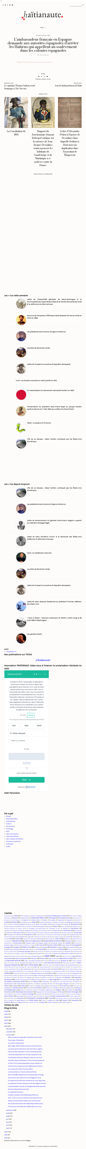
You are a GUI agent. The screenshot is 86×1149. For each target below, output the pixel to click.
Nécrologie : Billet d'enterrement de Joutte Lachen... (25, 1046)
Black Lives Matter (41, 924)
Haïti (7, 831)
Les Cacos (71, 969)
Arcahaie (52, 920)
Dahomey (32, 938)
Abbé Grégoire (25, 916)
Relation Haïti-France (46, 990)
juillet (8, 1116)
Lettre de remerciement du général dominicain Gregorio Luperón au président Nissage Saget (54, 521)
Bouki (19, 926)
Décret (58, 939)
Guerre (40, 953)
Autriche (28, 922)
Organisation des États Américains (62, 981)
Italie (50, 960)
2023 (6, 1020)
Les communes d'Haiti (13, 971)
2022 (6, 1023)
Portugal (6, 988)
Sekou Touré (70, 994)
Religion (58, 990)
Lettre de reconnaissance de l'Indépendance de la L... (25, 1066)
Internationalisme (12, 836)
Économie (77, 943)
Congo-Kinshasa (74, 934)
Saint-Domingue (72, 992)
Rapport (22, 990)
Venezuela (9, 844)
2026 (6, 1011)
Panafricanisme (9, 983)
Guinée (23, 956)
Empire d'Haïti (65, 945)
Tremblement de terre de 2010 (64, 998)
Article (14, 922)
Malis (15, 975)
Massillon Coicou (77, 975)
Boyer (55, 926)
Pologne (46, 986)
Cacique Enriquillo (9, 928)
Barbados (49, 922)
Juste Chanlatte (20, 967)
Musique (58, 977)
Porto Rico (77, 986)
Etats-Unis (26, 947)
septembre (10, 1110)
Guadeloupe (31, 953)
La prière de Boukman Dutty (38, 348)
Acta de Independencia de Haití (18, 1089)
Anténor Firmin (35, 920)
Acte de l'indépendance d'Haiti (56, 916)
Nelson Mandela (63, 979)
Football (40, 949)
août (7, 1113)
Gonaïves (67, 951)
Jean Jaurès (38, 963)
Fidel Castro (25, 949)
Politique (38, 986)
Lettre (49, 79)
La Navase (75, 967)
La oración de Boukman (16, 1043)
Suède (41, 996)
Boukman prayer (39, 926)
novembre (9, 1032)
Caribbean (35, 930)
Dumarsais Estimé (56, 943)
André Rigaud (16, 920)
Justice (29, 967)
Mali (5, 975)
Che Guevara (55, 932)
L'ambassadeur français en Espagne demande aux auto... (27, 1086)
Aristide (78, 920)
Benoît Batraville (20, 924)
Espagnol (16, 947)
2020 (6, 1132)
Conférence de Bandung (53, 934)
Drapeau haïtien (43, 943)
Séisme (46, 994)
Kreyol (35, 967)
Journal (51, 965)
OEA (29, 981)
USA (57, 1000)
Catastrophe (56, 930)
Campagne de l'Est (54, 928)
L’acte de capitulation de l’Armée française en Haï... (25, 1054)
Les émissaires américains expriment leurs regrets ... (25, 1049)
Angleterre (25, 920)
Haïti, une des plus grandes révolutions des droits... (25, 1037)
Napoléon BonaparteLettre (22, 979)
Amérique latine (64, 918)
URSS (43, 1000)
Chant (8, 932)
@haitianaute (43, 660)
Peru (79, 983)
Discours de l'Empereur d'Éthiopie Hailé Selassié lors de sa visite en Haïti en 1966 (54, 316)
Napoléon (67, 977)
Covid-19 (67, 936)
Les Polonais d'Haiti (73, 971)
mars (8, 1128)
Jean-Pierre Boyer (31, 965)
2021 (5, 1026)
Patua (51, 983)
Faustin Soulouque (13, 949)
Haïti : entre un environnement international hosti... (25, 1098)
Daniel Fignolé (50, 938)
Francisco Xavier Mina (10, 951)
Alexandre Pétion (12, 819)
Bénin (11, 924)
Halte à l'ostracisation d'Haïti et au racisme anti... (24, 1101)
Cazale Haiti (78, 930)
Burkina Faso (76, 926)
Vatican (65, 1000)
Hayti (74, 956)
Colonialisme (10, 821)
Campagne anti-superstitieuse (37, 928)
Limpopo (26, 973)
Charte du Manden (44, 932)
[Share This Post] (41, 76)
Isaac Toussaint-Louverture (33, 960)
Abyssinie (41, 916)
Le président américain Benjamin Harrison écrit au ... (25, 1057)
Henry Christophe (12, 834)
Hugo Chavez (52, 958)
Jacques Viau (13, 963)
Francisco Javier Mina (74, 949)
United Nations (20, 1000)
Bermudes (30, 924)
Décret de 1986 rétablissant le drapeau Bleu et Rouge (26, 1075)
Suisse (47, 996)
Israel (45, 960)
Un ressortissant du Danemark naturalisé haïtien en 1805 (50, 390)
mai (7, 1122)
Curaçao (25, 938)
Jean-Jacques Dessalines (14, 839)
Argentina (61, 920)
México (22, 977)
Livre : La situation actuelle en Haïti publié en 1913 (36, 380)
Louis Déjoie (60, 973)
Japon (30, 963)
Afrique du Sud (24, 918)
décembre (9, 1029)
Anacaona (7, 920)
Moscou (51, 977)
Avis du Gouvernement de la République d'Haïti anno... (26, 1103)
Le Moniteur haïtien (45, 969)
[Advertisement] (20, 280)
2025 (6, 1014)
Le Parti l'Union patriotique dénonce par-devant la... (25, 1063)
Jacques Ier (64, 961)
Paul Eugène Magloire (62, 983)
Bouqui (49, 926)
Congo (64, 934)
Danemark (40, 938)
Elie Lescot (40, 945)
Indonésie (79, 958)
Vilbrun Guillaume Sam (31, 1002)
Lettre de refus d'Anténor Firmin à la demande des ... (25, 1052)
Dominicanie (10, 826)
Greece (11, 953)
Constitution (21, 936)
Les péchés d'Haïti (34, 634)
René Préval (68, 990)
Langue (36, 969)
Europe (44, 947)
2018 (5, 1138)
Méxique (37, 977)
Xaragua (67, 1002)
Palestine (77, 981)
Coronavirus (36, 936)
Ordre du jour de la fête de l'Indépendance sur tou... (25, 1106)
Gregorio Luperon (20, 953)
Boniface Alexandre (9, 926)
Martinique (50, 975)
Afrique (8, 816)
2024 (6, 1017)
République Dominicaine (24, 992)
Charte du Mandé (32, 932)
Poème (15, 986)
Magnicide (76, 973)
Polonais (54, 986)
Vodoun (60, 1002)
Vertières (7, 1002)
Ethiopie (37, 947)
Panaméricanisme (22, 983)
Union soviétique (9, 1000)
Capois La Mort (17, 930)
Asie (22, 922)
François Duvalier (25, 951)
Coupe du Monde (46, 936)
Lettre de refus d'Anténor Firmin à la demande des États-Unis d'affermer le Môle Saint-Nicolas (54, 538)
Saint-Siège (7, 994)
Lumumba (68, 973)
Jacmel (57, 960)
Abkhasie (33, 916)
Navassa (45, 979)
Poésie (23, 986)
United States (33, 1000)
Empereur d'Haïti (52, 945)
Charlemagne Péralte (18, 932)
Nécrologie (53, 979)
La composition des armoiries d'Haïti (20, 1069)
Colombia (10, 934)
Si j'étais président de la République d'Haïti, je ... (23, 1095)
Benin (5, 924)
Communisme (40, 934)
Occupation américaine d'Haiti (14, 981)
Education (20, 945)
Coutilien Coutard (58, 936)
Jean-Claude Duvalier (69, 963)
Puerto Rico (49, 988)
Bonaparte (74, 924)
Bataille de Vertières (59, 922)
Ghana (61, 951)
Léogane (63, 969)
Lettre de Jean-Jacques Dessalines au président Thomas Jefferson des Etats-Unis (54, 602)
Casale (49, 930)
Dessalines (16, 941)
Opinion (35, 981)
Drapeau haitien (30, 943)
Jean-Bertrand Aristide (52, 963)
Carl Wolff (42, 930)
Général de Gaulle (39, 951)
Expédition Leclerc (56, 947)
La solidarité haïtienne (15, 1092)
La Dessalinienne (57, 967)
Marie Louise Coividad (26, 975)
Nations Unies (36, 979)
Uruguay (50, 1000)
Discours (69, 941)
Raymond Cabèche (32, 990)
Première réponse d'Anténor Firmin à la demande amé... (26, 1060)
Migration (44, 977)
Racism (63, 988)
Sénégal (78, 994)
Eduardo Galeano (9, 945)
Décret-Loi (67, 938)
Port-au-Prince (65, 986)
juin (7, 1119)
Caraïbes (27, 930)
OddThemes (53, 1146)
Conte (29, 936)
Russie (61, 992)
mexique (28, 977)
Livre (46, 973)
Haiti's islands (66, 956)
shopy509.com (11, 652)
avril (7, 1125)
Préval (28, 988)
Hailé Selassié (37, 956)
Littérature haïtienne (36, 973)
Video (14, 1002)
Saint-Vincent (17, 994)
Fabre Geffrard (70, 947)
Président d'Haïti (17, 988)
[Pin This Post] (44, 76)
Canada (65, 928)
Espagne (38, 79)
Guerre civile (47, 953)
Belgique (69, 922)
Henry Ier (34, 958)
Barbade (42, 922)
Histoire (42, 958)
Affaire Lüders (72, 916)
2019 (5, 1135)
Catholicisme (67, 930)
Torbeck (12, 998)
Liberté (15, 973)
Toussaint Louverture (13, 841)
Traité (50, 998)
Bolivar (66, 924)
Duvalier (68, 943)
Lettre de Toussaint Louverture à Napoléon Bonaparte (48, 364)
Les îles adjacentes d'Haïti (30, 971)
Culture (8, 824)
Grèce (5, 953)
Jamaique (23, 963)
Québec (56, 988)
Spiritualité (29, 996)
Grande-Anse (76, 951)
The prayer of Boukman (16, 1040)
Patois (32, 983)
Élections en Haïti (29, 945)
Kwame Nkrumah (45, 967)
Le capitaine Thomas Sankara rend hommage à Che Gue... (27, 1083)
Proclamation (37, 988)
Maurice (9, 977)
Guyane (29, 956)
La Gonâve (67, 967)
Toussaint (20, 998)
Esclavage (9, 829)
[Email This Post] (47, 76)
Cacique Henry (22, 928)
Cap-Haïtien (74, 928)
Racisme (71, 988)
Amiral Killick (76, 918)
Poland (31, 986)
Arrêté (6, 922)
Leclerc (55, 969)
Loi (52, 973)
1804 (16, 916)
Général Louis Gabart (51, 951)
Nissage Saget (74, 979)
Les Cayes (79, 969)
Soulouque (20, 996)
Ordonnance (46, 981)
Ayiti (34, 922)
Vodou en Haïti (51, 1002)
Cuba (10, 939)
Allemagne (52, 918)
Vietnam (20, 1002)
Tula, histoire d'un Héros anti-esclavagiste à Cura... (25, 1078)
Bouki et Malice (27, 926)
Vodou (8, 846)
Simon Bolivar (9, 996)
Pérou (73, 983)
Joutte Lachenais (60, 965)
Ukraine (77, 998)
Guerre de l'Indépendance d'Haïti (63, 953)
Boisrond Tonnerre (55, 924)
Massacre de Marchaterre (63, 975)
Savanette (39, 994)
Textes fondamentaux (58, 996)
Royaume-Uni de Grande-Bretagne (46, 992)
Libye (20, 973)
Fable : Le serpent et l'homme (39, 423)
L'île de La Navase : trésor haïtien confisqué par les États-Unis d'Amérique (54, 440)
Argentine (70, 920)
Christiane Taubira (66, 932)
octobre (9, 1035)
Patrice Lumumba (41, 983)
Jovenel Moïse (72, 965)
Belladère (77, 922)
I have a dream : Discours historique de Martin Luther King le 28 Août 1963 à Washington (54, 619)
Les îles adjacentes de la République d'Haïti (52, 971)
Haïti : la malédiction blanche (39, 553)
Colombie (18, 934)
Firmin (33, 949)
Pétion (6, 986)
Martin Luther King (39, 975)
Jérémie (44, 965)
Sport (35, 996)
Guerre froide (15, 956)
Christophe (78, 932)
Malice (10, 975)
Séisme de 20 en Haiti (58, 994)
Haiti (47, 955)
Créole (75, 936)
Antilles (45, 920)
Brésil (68, 926)
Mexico (15, 977)
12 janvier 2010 (8, 916)
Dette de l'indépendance (33, 941)
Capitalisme (7, 930)
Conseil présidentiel (9, 936)
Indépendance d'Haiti (66, 958)
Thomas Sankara (74, 996)
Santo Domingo (28, 994)
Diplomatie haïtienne (52, 941)
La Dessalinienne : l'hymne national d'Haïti (22, 1072)
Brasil (62, 926)
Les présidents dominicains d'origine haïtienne (46, 332)
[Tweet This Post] (38, 76)
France (43, 79)
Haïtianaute (32, 1146)
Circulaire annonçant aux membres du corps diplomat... (27, 1080)
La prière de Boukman (24, 969)
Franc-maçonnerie (51, 949)
